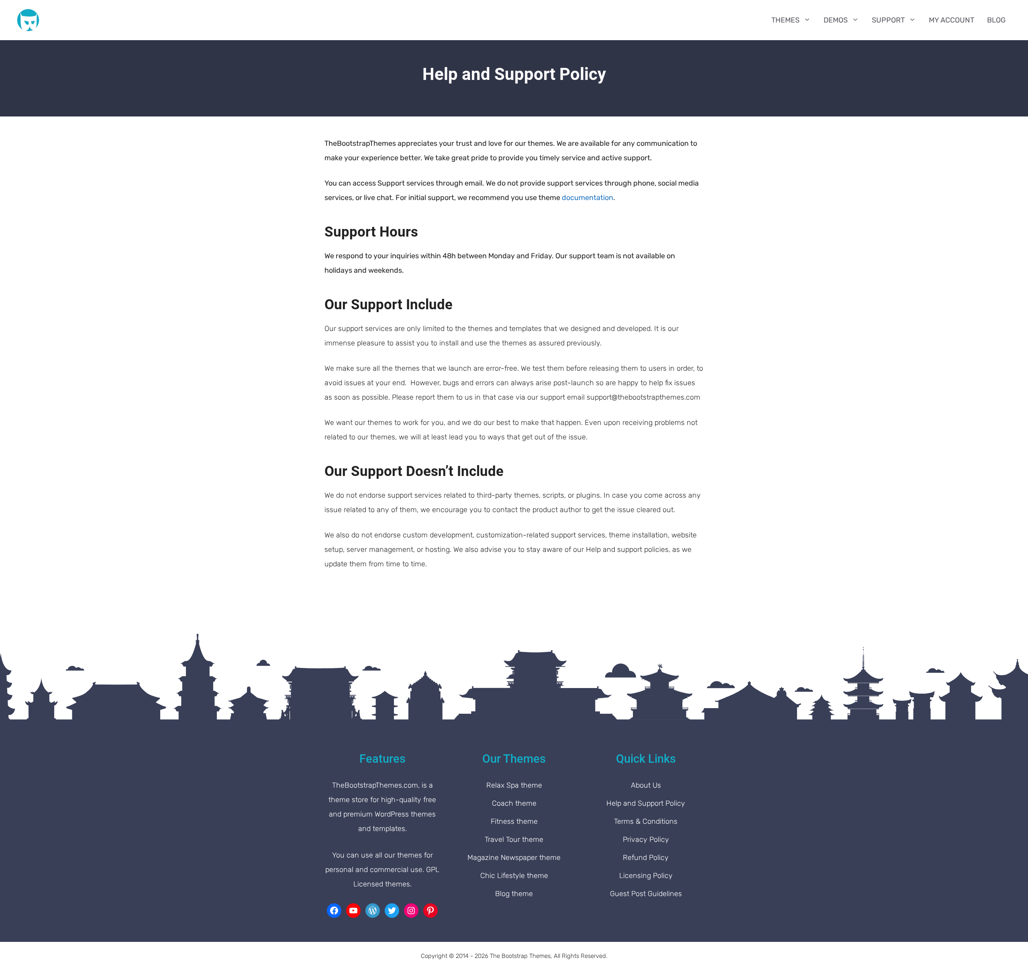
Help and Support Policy (645, 803)
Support (888, 20)
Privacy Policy (646, 839)
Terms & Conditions (645, 821)
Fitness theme (514, 821)
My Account (951, 20)
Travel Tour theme (514, 839)
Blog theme (514, 893)
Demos (836, 20)
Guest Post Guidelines (646, 893)
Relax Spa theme (514, 785)
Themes (785, 20)
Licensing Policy (646, 875)
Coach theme (514, 803)
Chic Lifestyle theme (514, 875)
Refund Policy (646, 857)
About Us (646, 785)
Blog (996, 20)
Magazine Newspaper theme (514, 857)
